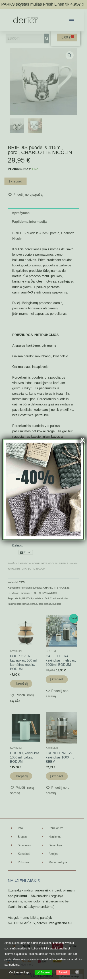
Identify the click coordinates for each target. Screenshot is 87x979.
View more (26, 964)
